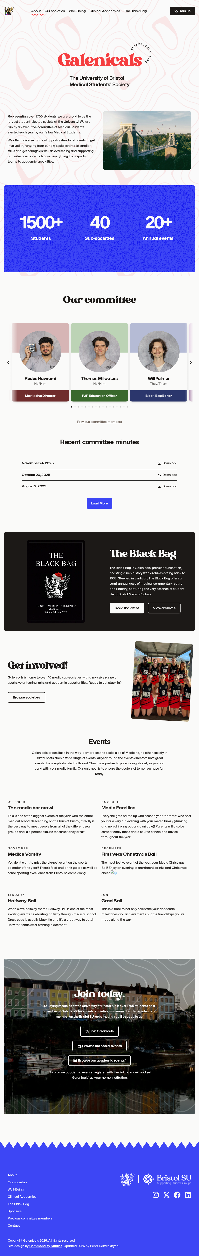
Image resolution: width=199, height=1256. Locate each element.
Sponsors (15, 1211)
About (36, 11)
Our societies (55, 11)
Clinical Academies (105, 11)
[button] (8, 362)
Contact (14, 1225)
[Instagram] (155, 1195)
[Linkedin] (187, 1195)
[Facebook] (177, 1195)
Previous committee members (99, 422)
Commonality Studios (45, 1246)
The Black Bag (135, 11)
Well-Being (77, 11)
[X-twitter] (166, 1195)
